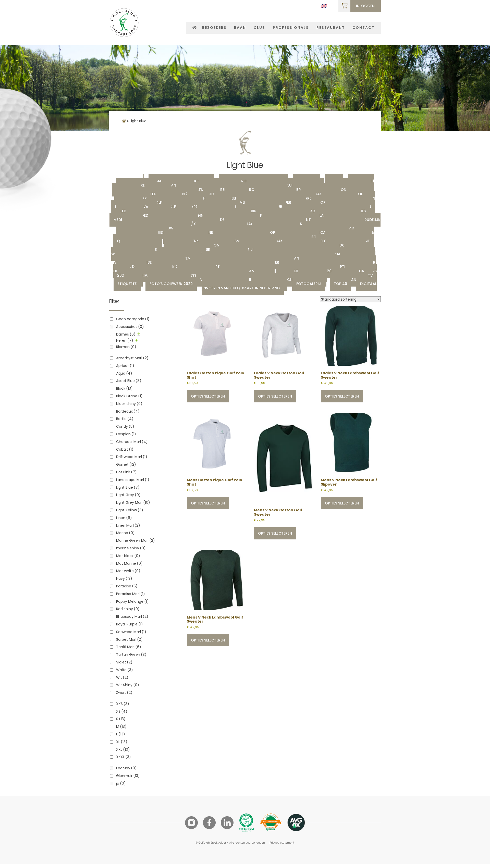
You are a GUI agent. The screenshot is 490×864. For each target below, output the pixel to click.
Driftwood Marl (131, 456)
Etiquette (127, 283)
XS (121, 711)
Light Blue (128, 487)
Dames (126, 334)
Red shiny (128, 608)
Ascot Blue (128, 380)
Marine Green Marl (135, 540)
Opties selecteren (208, 396)
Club (259, 28)
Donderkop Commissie (274, 232)
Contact (363, 28)
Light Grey (128, 494)
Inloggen (365, 5)
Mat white (128, 570)
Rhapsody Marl (132, 616)
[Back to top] (472, 846)
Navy (124, 578)
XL (121, 741)
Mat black (128, 555)
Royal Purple (129, 624)
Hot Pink (126, 472)
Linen (124, 517)
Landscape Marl (132, 479)
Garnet (126, 464)
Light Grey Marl (133, 502)
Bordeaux (128, 411)
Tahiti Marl (128, 646)
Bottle (124, 418)
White (124, 669)
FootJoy (126, 768)
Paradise (127, 586)
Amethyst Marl (132, 358)
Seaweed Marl (131, 631)
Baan (240, 28)
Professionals (291, 28)
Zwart (124, 692)
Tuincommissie (216, 245)
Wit (122, 677)
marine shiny (131, 548)
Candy (125, 426)
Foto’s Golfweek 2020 (171, 283)
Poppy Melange (132, 601)
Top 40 (340, 283)
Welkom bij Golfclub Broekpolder (288, 279)
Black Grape (129, 396)
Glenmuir (128, 775)
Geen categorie (133, 319)
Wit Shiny (127, 684)
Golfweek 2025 (233, 198)
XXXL (123, 756)
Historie (358, 193)
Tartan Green (131, 654)
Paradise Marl (130, 593)
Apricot (125, 365)
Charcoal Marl (132, 441)
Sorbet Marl (129, 639)
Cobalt (124, 449)
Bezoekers (214, 28)
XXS (122, 703)
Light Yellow (129, 510)
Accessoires (130, 326)
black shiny (129, 403)
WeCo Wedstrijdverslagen (249, 249)
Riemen (126, 346)
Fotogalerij (308, 283)
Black (124, 388)
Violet (124, 662)
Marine (125, 532)
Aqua (124, 373)
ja (121, 783)
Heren (124, 340)
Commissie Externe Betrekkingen (208, 232)
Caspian (126, 434)
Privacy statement (282, 843)
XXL (123, 749)
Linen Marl (128, 525)
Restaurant (330, 28)
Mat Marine (129, 563)
